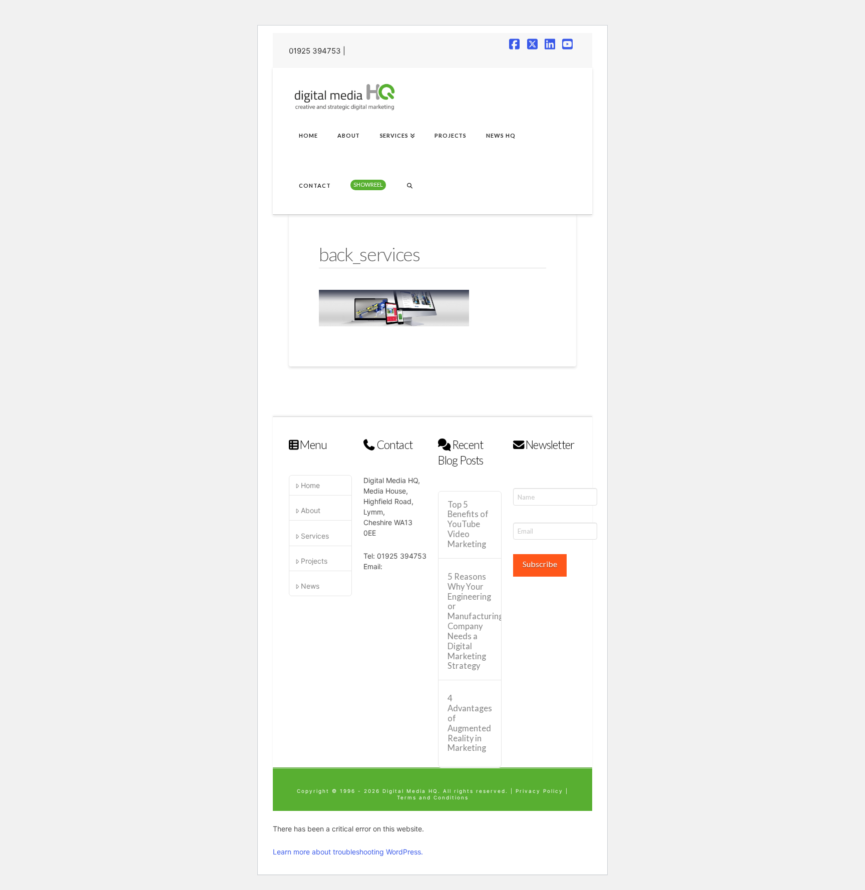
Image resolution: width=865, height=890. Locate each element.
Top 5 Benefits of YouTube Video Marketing (468, 524)
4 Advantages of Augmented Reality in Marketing (470, 723)
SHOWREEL (368, 184)
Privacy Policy (539, 791)
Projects (314, 561)
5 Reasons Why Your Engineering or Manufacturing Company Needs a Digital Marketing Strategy (470, 621)
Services (315, 536)
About (310, 510)
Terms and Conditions (433, 797)
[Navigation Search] (409, 186)
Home (310, 485)
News (310, 586)
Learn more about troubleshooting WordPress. (348, 851)
